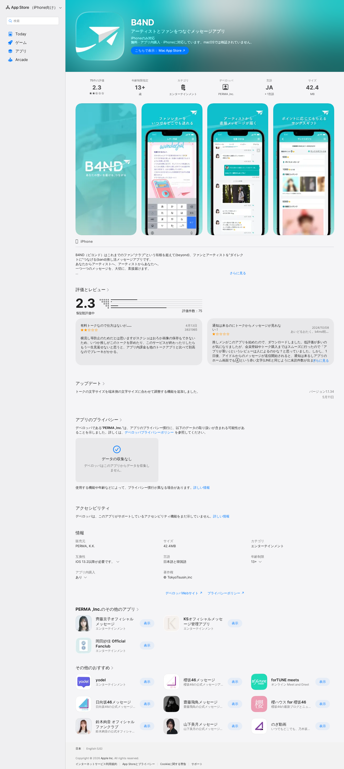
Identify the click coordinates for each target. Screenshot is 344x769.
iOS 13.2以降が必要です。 (95, 562)
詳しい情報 (201, 487)
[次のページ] (338, 169)
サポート (196, 764)
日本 (78, 748)
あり (79, 577)
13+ (254, 562)
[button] (33, 34)
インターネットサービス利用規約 (96, 764)
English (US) (94, 748)
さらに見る (238, 273)
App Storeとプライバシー (138, 764)
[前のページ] (70, 169)
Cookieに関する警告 (173, 764)
